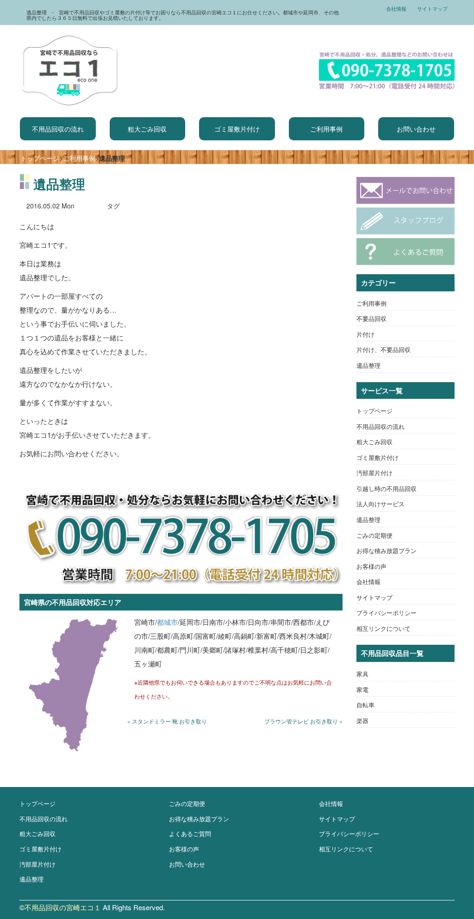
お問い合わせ (416, 128)
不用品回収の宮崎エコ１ (63, 907)
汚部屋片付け (374, 472)
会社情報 (396, 8)
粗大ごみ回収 (147, 128)
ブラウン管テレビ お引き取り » (303, 721)
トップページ (39, 158)
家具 (362, 673)
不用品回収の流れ (58, 128)
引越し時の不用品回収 (386, 488)
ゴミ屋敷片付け (237, 128)
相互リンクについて (383, 628)
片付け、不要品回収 (383, 349)
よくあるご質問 (190, 833)
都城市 (167, 622)
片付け (365, 334)
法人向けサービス (380, 503)
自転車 (365, 704)
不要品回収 (371, 318)
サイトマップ (432, 8)
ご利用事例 (326, 128)
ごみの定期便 (374, 535)
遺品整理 (368, 365)
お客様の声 (371, 566)
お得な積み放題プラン (386, 550)
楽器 (362, 720)
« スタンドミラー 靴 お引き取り (167, 721)
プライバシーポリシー (386, 612)
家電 (362, 689)
